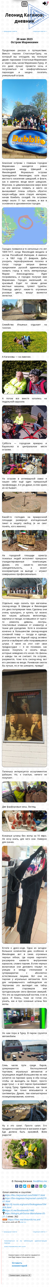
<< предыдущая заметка (9, 31)
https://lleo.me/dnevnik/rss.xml (24, 1219)
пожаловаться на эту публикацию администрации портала (25, 1242)
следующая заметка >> (40, 31)
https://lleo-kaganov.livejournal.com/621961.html (24, 1200)
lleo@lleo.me (40, 1181)
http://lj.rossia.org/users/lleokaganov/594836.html (24, 1206)
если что (23, 1222)
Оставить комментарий (19, 1264)
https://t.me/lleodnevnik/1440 (19, 1210)
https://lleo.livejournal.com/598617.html (25, 1195)
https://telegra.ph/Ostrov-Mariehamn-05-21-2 (24, 1215)
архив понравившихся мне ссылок (15, 1246)
